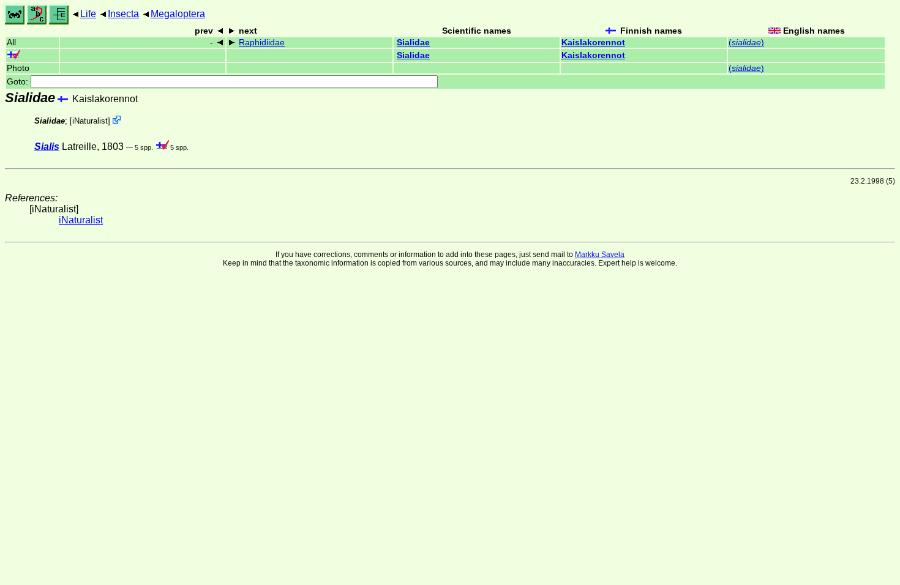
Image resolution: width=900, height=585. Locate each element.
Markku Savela (599, 254)
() (746, 42)
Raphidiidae (262, 42)
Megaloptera (178, 14)
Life (88, 14)
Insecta (123, 14)
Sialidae (413, 42)
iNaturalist (90, 120)
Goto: (19, 81)
